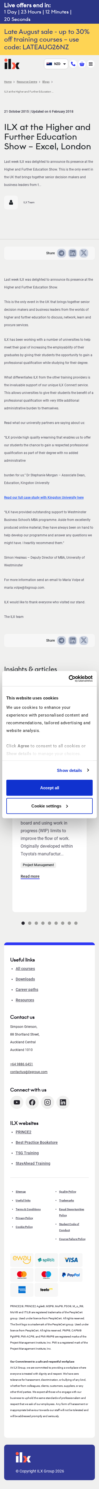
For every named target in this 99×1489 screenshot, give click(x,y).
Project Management (38, 865)
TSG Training (27, 1153)
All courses (25, 968)
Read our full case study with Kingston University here (44, 497)
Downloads (25, 979)
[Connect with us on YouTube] (16, 1102)
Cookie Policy (24, 1226)
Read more (30, 876)
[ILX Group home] (12, 63)
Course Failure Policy (72, 1239)
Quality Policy (67, 1191)
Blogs (46, 81)
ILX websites (24, 1123)
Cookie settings (46, 805)
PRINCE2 (23, 1132)
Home (8, 81)
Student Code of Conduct (69, 1227)
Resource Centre (27, 81)
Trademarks (66, 1200)
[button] (23, 923)
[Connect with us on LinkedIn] (63, 1102)
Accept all (49, 787)
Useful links (23, 1200)
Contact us (22, 1017)
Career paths (27, 989)
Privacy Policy (24, 1218)
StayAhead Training (33, 1163)
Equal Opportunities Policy (71, 1212)
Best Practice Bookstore (37, 1142)
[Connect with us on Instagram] (47, 1102)
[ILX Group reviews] (46, 1290)
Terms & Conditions (28, 1209)
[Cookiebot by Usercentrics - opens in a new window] (70, 678)
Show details (69, 770)
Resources (25, 1000)
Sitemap (21, 1191)
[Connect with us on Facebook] (32, 1102)
